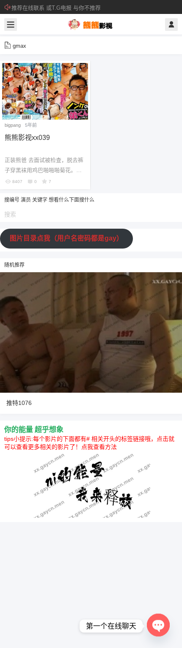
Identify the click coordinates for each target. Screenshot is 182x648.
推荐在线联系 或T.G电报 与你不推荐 (56, 8)
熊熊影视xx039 (27, 137)
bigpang (13, 125)
